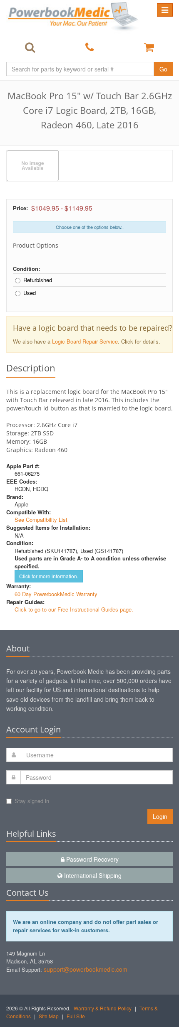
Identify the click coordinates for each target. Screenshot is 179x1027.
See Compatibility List (41, 519)
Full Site (76, 1016)
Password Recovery (92, 859)
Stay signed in (32, 801)
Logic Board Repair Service (85, 341)
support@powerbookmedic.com (85, 969)
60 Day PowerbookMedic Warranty (56, 594)
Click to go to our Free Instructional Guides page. (74, 609)
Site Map (49, 1016)
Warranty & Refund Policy (103, 1008)
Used (29, 293)
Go (163, 69)
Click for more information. (48, 576)
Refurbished (37, 280)
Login (160, 816)
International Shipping (92, 875)
